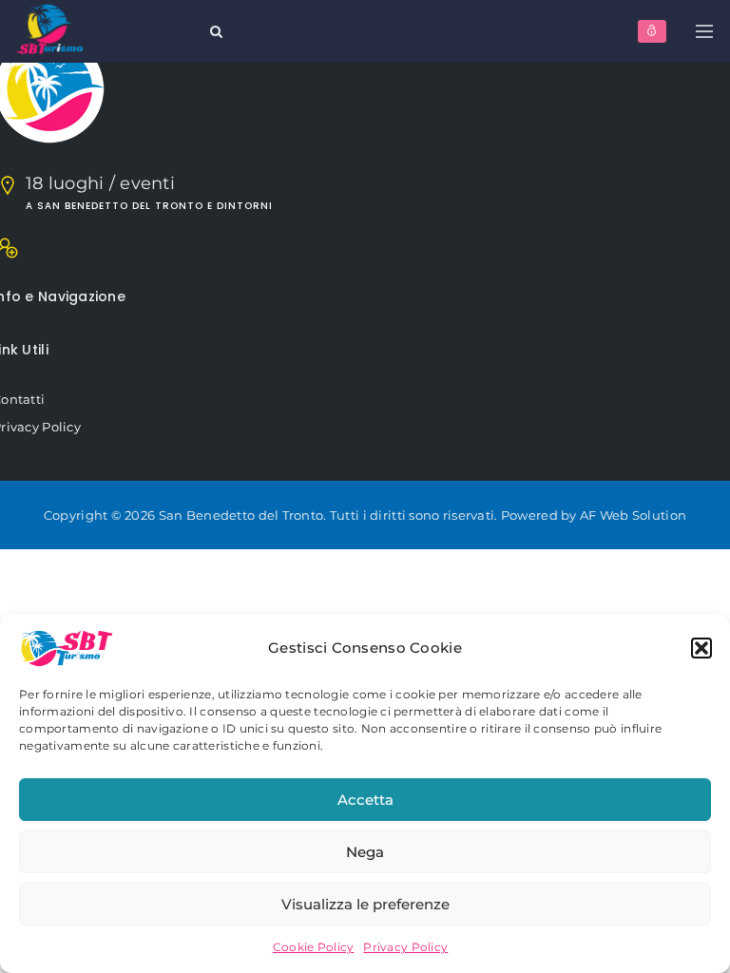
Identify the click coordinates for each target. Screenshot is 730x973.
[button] (701, 648)
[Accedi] (652, 31)
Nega (365, 852)
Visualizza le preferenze (365, 904)
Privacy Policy (405, 947)
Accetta (365, 800)
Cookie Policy (314, 947)
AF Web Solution (633, 515)
